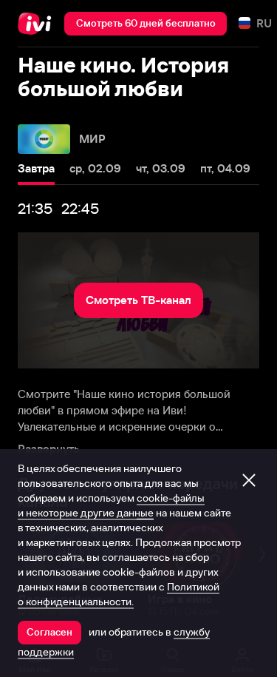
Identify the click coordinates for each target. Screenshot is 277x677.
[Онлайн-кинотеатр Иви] (38, 23)
